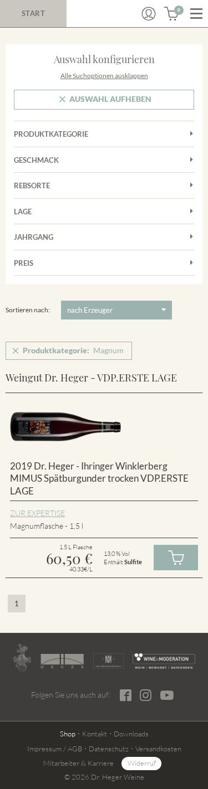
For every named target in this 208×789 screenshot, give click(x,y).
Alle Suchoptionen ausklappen (104, 75)
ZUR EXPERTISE (37, 513)
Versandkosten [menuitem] (158, 748)
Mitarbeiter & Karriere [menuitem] (78, 763)
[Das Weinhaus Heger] (62, 661)
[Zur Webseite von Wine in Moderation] (164, 660)
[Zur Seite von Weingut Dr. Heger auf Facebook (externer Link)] (125, 695)
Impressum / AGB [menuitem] (54, 748)
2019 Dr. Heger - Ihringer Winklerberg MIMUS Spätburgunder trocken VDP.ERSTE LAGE (99, 478)
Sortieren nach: (28, 310)
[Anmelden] (148, 13)
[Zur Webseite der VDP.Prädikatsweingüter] (108, 660)
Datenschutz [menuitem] (109, 748)
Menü (196, 13)
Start (33, 13)
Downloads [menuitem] (131, 733)
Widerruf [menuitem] (142, 763)
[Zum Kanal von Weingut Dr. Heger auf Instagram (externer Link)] (167, 695)
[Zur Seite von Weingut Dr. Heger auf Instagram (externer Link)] (145, 695)
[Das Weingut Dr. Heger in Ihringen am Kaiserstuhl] (22, 658)
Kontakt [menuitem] (94, 733)
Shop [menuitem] (67, 733)
